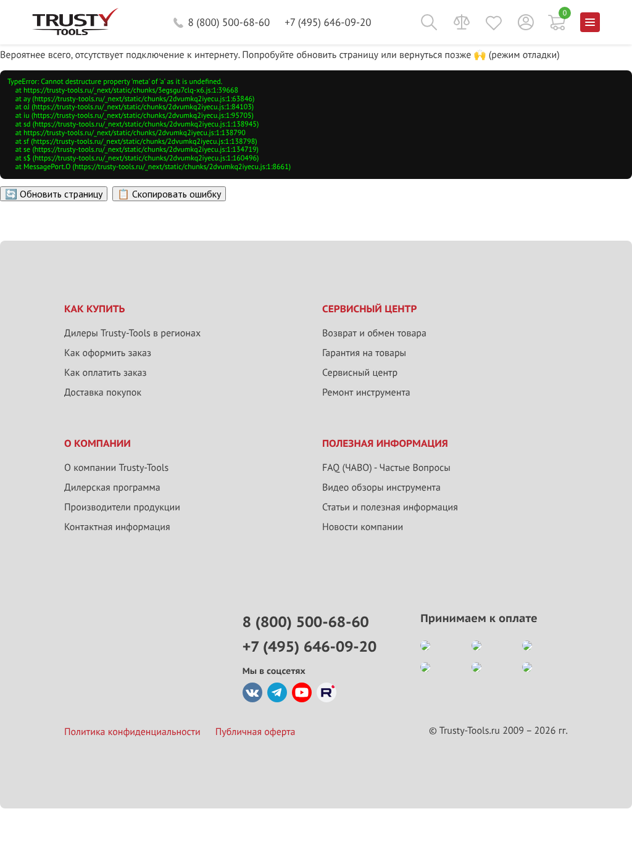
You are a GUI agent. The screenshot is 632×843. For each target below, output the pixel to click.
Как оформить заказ (107, 353)
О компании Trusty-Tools (116, 468)
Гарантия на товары (364, 353)
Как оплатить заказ (105, 373)
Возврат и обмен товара (374, 333)
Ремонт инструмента (366, 392)
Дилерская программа (112, 487)
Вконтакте (252, 692)
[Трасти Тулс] (75, 32)
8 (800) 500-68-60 (229, 22)
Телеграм (277, 692)
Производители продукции (122, 507)
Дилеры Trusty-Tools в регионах (132, 333)
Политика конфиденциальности (132, 732)
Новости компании (362, 527)
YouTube (302, 692)
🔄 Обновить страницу (53, 194)
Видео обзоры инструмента (381, 487)
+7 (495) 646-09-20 (328, 22)
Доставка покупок (102, 392)
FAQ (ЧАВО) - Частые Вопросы (386, 468)
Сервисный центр (359, 373)
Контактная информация (117, 527)
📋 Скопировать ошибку (169, 194)
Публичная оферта (255, 732)
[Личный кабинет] (526, 22)
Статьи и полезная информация (390, 507)
